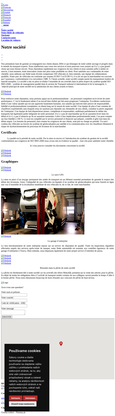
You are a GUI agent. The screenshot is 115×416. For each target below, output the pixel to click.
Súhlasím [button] (15, 398)
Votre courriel (7, 297)
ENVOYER (6, 317)
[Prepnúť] (7, 10)
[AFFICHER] (4, 5)
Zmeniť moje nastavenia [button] (22, 404)
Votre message (7, 308)
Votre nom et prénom (10, 292)
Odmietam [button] (30, 398)
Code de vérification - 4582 (13, 303)
